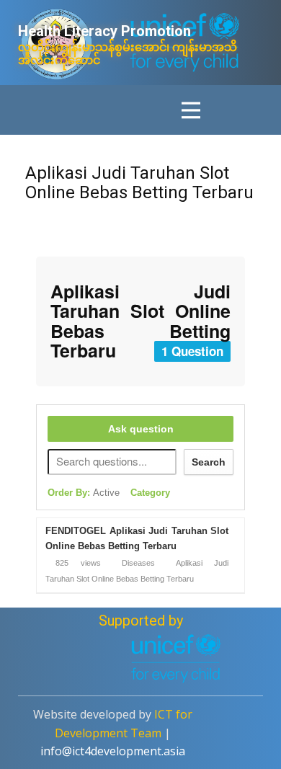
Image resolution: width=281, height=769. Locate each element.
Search (209, 462)
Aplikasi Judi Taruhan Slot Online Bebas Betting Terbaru (139, 182)
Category (150, 492)
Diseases (138, 563)
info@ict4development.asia (112, 751)
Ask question (141, 429)
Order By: (84, 492)
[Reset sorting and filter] (188, 496)
